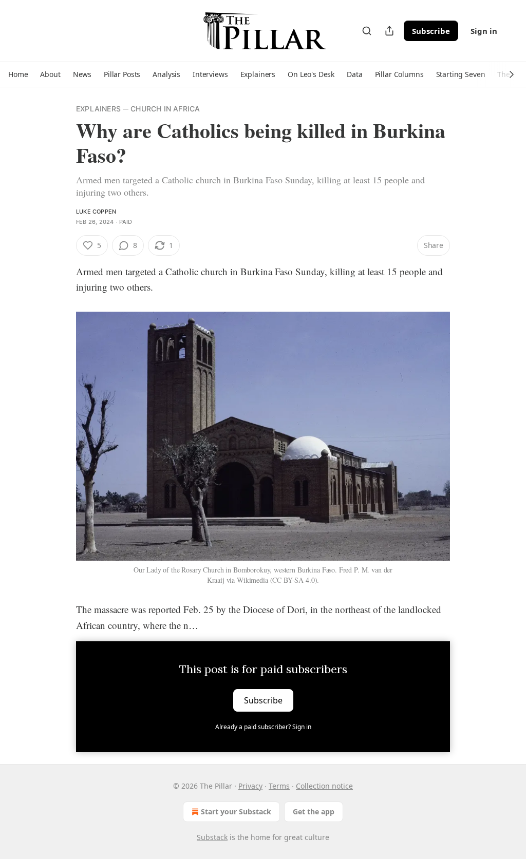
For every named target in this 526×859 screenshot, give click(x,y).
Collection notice (324, 786)
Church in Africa (165, 108)
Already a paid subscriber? (263, 726)
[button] (18, 74)
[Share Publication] (389, 31)
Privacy (250, 786)
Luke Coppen (96, 211)
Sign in (484, 31)
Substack (212, 837)
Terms (279, 786)
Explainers (98, 108)
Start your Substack (236, 811)
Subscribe (431, 31)
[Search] (366, 31)
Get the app (313, 811)
